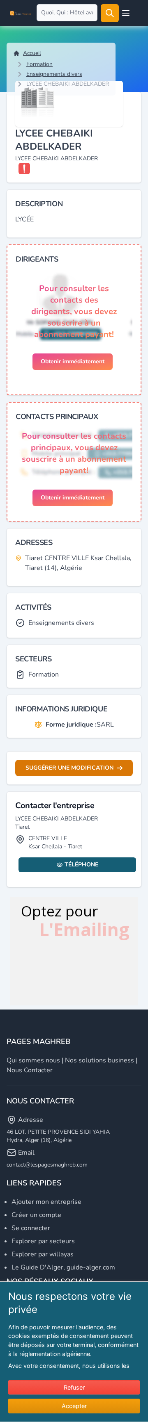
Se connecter (31, 1228)
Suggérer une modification (69, 768)
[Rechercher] (110, 13)
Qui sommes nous (33, 1060)
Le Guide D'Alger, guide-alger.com (63, 1267)
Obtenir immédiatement (72, 361)
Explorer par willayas (43, 1254)
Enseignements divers (54, 74)
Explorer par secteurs (43, 1241)
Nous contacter (30, 1070)
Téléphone (81, 864)
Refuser (74, 1387)
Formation (39, 64)
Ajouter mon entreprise (46, 1201)
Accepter (74, 1405)
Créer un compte (36, 1214)
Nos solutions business (99, 1060)
